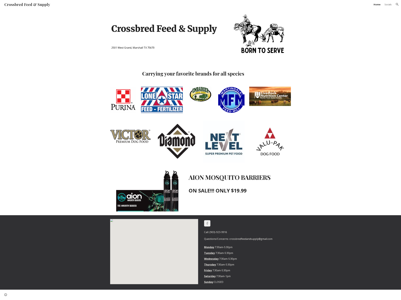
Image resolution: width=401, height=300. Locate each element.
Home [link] (377, 4)
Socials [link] (388, 4)
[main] (169, 24)
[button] (397, 4)
